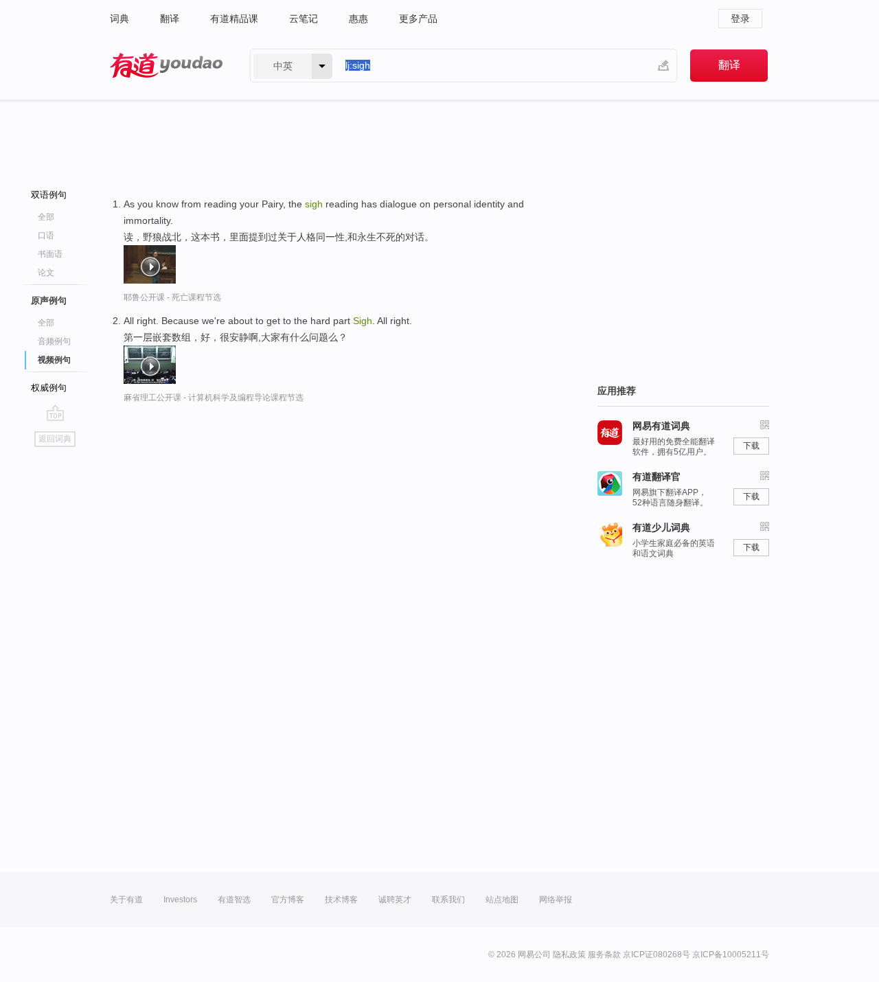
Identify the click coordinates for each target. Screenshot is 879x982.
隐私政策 (569, 954)
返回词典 (54, 439)
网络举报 (555, 899)
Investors (180, 899)
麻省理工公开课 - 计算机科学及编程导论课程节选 (214, 397)
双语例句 (49, 195)
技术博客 (341, 899)
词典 (119, 18)
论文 (46, 272)
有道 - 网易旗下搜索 (166, 65)
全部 (46, 217)
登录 (740, 18)
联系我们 (448, 899)
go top (55, 412)
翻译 (169, 18)
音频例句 (54, 341)
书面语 (50, 254)
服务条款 (604, 954)
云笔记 (303, 18)
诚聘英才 (394, 899)
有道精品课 (234, 18)
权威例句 (49, 387)
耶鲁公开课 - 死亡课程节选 (172, 297)
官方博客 (287, 899)
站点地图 (502, 899)
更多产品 (418, 18)
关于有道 (126, 899)
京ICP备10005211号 (730, 954)
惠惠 (358, 18)
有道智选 (234, 899)
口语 (46, 235)
